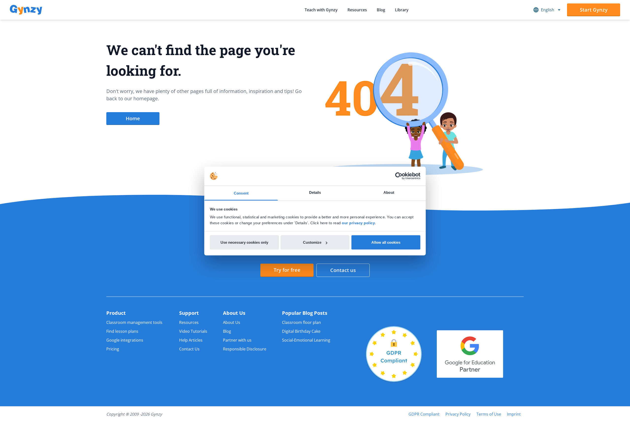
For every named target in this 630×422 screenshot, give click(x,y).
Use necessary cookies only (244, 242)
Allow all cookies (385, 242)
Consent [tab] (241, 193)
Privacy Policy (458, 414)
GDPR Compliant (424, 414)
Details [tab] (315, 192)
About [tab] (388, 192)
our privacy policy (358, 223)
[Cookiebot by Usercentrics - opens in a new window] (398, 176)
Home (133, 118)
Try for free (287, 270)
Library (402, 10)
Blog (381, 10)
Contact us (343, 270)
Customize (312, 242)
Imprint (514, 414)
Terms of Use (488, 414)
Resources (357, 10)
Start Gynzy (594, 9)
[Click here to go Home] (26, 10)
